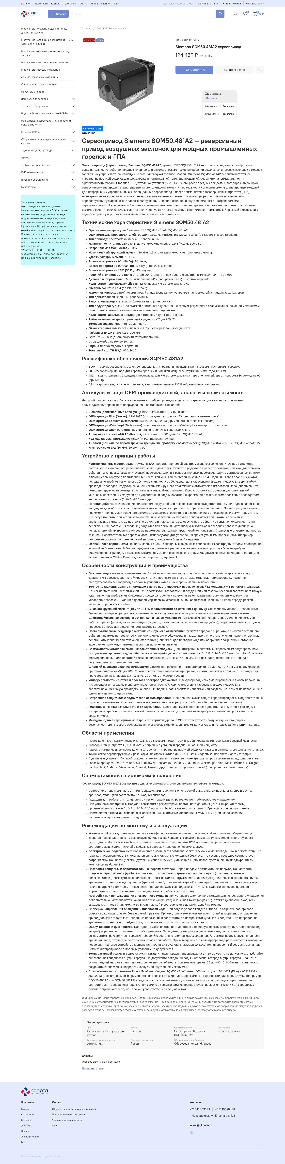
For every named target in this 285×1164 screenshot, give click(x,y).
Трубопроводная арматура (37, 150)
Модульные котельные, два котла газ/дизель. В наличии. (44, 30)
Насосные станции (32, 91)
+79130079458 (255, 3)
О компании (41, 3)
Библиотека (28, 187)
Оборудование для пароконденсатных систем (44, 141)
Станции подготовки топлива (38, 84)
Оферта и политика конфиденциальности (74, 1108)
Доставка (71, 3)
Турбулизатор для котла (35, 165)
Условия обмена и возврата (67, 1119)
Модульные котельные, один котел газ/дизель (45, 53)
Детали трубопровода (34, 106)
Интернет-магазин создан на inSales (41, 1156)
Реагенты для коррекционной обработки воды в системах (46, 122)
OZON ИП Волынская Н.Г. (112, 28)
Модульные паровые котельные (40, 69)
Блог (117, 3)
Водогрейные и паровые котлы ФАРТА (44, 113)
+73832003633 (232, 3)
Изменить (211, 98)
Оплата (83, 3)
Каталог (26, 3)
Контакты (57, 3)
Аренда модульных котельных (39, 77)
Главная (86, 28)
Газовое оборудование (34, 179)
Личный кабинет (101, 3)
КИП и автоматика (32, 172)
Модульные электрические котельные (44, 62)
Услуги (25, 157)
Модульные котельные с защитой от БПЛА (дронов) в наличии (47, 41)
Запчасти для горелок (34, 98)
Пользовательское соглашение (69, 1114)
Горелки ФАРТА (30, 132)
